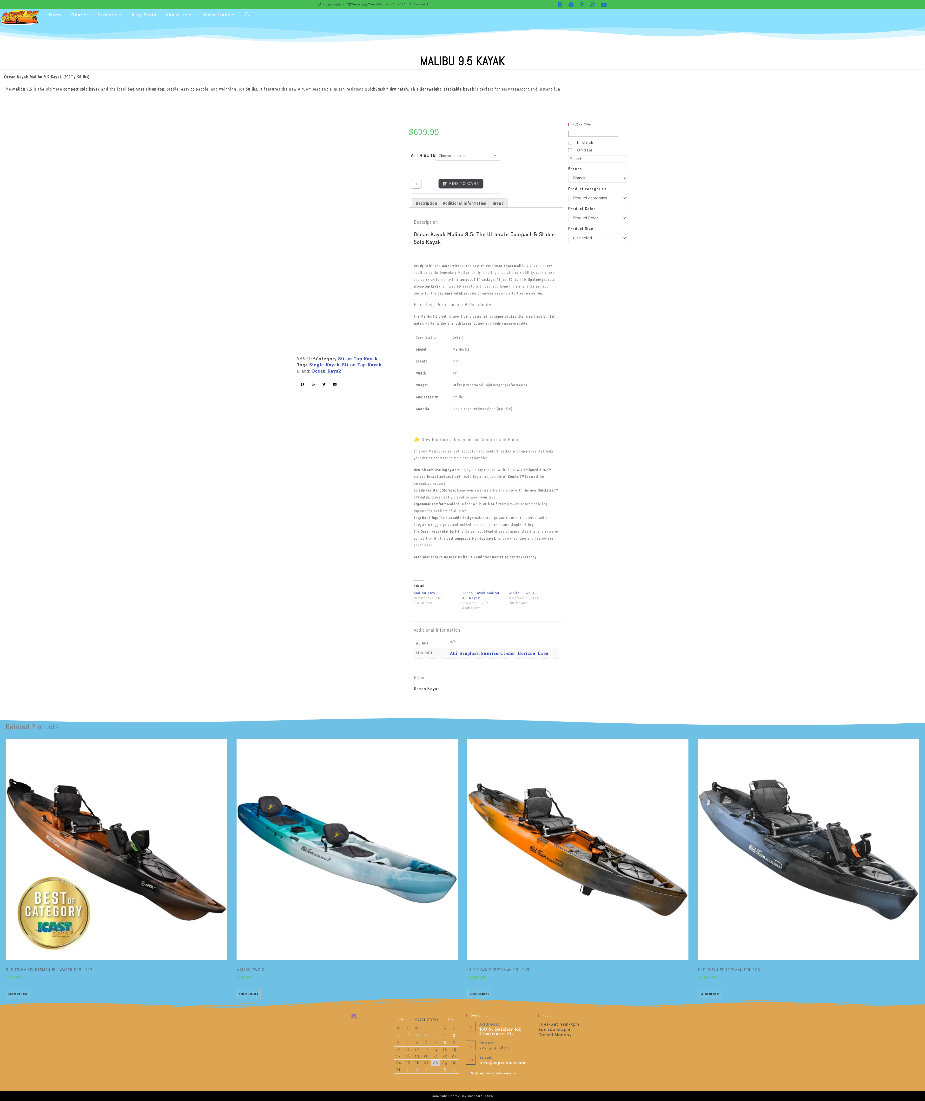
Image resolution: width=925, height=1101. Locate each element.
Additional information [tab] (465, 203)
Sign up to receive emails (493, 1073)
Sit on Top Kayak (358, 358)
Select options (17, 994)
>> (451, 1019)
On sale (585, 150)
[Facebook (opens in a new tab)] (571, 4)
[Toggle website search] (247, 14)
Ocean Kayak (326, 371)
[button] (302, 384)
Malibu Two (424, 593)
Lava (543, 653)
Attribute (423, 155)
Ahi (454, 653)
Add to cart (464, 183)
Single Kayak (324, 364)
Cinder (507, 653)
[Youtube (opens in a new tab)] (602, 4)
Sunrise (489, 653)
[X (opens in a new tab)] (560, 4)
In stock (585, 142)
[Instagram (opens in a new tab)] (592, 4)
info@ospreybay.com (503, 1062)
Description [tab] (426, 203)
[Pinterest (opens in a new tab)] (582, 4)
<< (402, 1019)
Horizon (526, 653)
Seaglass (469, 653)
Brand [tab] (498, 203)
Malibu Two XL (523, 593)
